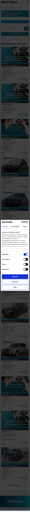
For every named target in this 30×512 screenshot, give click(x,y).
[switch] (26, 259)
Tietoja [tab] (25, 226)
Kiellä (15, 287)
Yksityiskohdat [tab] (15, 226)
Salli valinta (15, 282)
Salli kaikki (15, 276)
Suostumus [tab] (5, 226)
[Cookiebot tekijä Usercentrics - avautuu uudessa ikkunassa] (21, 222)
